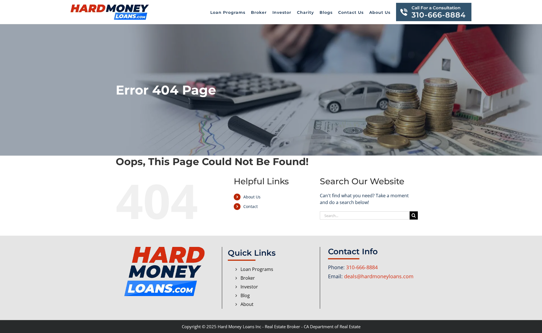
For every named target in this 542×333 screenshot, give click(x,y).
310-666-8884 (362, 267)
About (247, 304)
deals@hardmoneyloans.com (379, 276)
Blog (245, 295)
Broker (248, 278)
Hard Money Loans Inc (239, 326)
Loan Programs (257, 269)
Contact (250, 206)
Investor (249, 287)
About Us (252, 197)
